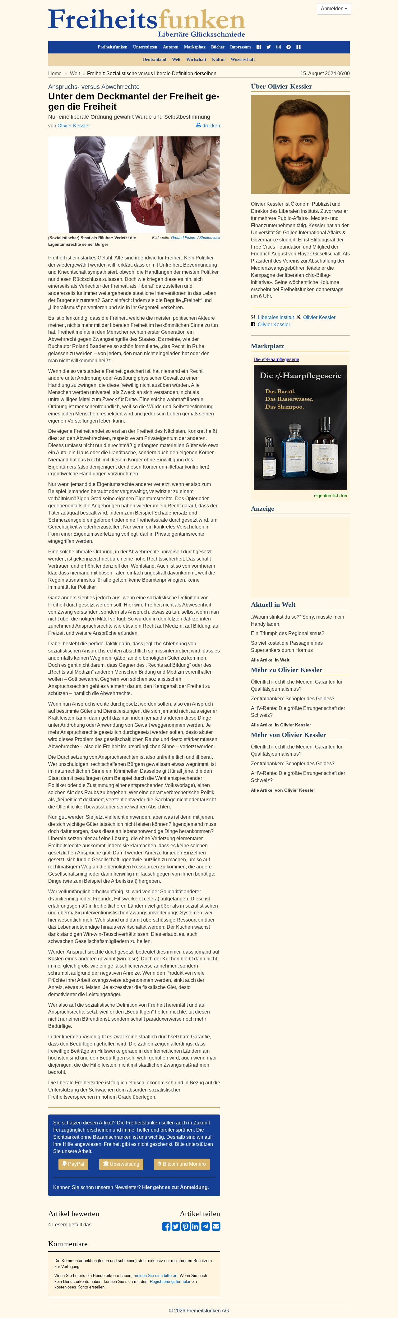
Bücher (217, 47)
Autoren (170, 47)
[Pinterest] (185, 1229)
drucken (210, 125)
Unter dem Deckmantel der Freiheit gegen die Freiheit (134, 97)
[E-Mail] (216, 1229)
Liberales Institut (274, 317)
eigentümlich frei (330, 495)
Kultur (218, 59)
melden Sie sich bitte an (155, 1275)
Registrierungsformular (170, 1281)
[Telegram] (206, 1229)
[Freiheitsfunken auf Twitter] (269, 47)
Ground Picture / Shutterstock (195, 238)
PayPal (75, 1164)
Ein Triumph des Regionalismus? (287, 633)
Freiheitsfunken (112, 47)
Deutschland (154, 59)
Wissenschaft (243, 59)
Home (55, 73)
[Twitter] (176, 1229)
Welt (176, 59)
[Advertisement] (300, 557)
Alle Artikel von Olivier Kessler (283, 790)
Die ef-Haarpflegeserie (276, 359)
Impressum (240, 47)
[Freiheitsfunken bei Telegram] (289, 47)
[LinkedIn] (195, 1229)
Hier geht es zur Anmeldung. (175, 1187)
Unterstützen (145, 47)
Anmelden (333, 8)
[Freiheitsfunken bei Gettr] (298, 47)
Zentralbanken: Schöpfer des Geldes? (293, 698)
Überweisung (124, 1164)
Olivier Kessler (74, 125)
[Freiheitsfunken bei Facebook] (259, 47)
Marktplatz (195, 47)
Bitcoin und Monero (184, 1164)
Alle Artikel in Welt (270, 659)
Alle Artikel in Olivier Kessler (281, 724)
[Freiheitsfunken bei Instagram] (279, 47)
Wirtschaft (196, 59)
